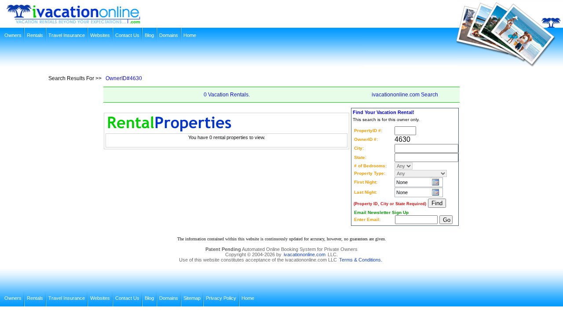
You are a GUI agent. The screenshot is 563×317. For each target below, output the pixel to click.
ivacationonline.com (304, 254)
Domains (168, 35)
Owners (13, 35)
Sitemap (192, 298)
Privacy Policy (221, 298)
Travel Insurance (66, 35)
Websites (100, 35)
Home (189, 35)
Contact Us (127, 35)
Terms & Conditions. (360, 259)
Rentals (35, 35)
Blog (149, 35)
